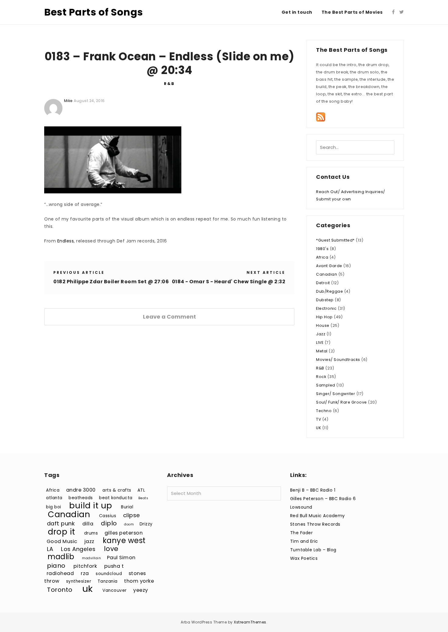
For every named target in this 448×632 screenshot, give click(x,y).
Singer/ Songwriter (335, 393)
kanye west (124, 540)
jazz (89, 541)
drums (91, 533)
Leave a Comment (169, 316)
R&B (169, 83)
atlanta (54, 498)
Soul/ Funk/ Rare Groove (341, 402)
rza (85, 573)
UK (318, 427)
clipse (131, 515)
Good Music (62, 541)
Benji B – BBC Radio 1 (313, 490)
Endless (65, 241)
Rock (321, 376)
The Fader (301, 533)
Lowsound (301, 507)
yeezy (140, 590)
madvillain (91, 558)
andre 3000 (81, 489)
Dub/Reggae (329, 291)
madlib (61, 557)
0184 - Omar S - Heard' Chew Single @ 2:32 (229, 281)
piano (56, 565)
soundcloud (109, 574)
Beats (143, 498)
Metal (322, 351)
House (322, 325)
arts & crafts (116, 490)
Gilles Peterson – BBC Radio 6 (323, 499)
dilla (88, 523)
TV (318, 419)
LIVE (319, 342)
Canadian (326, 274)
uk (87, 588)
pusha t (114, 566)
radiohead (60, 573)
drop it (61, 531)
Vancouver (114, 590)
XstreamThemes (250, 622)
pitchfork (85, 566)
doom (129, 524)
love (111, 548)
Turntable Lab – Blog (313, 550)
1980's (322, 248)
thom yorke (139, 580)
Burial (127, 507)
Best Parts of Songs (93, 12)
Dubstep (325, 299)
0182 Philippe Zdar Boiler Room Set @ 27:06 (111, 281)
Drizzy (146, 524)
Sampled (325, 385)
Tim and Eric (304, 541)
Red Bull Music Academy (317, 516)
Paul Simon (121, 557)
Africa (322, 257)
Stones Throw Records (315, 524)
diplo (109, 523)
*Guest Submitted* (335, 240)
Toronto (60, 589)
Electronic (326, 308)
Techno (324, 410)
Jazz (320, 334)
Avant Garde (329, 265)
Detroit (323, 282)
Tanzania (108, 581)
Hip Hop (324, 317)
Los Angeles (78, 549)
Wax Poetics (304, 558)
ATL (141, 490)
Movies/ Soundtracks (338, 359)
